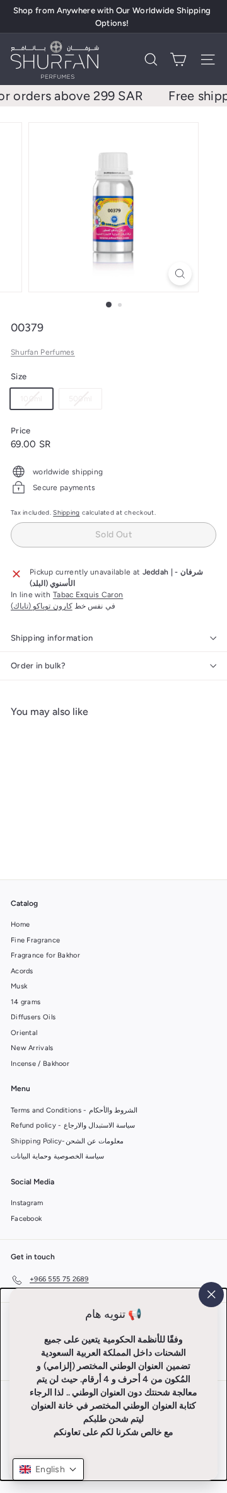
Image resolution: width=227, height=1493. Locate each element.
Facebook (26, 1219)
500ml (85, 401)
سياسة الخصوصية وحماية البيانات (57, 1156)
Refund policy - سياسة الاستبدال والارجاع (73, 1125)
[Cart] (178, 59)
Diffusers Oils (33, 1017)
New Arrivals (32, 1048)
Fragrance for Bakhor (45, 955)
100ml (36, 401)
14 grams (25, 1002)
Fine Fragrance (35, 940)
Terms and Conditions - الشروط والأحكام (74, 1110)
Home (20, 924)
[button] (48, 1469)
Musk (19, 986)
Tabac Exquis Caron (88, 594)
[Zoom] (180, 273)
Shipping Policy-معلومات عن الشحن (67, 1141)
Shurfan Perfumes (43, 352)
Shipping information (52, 638)
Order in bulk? (38, 665)
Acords (22, 971)
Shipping (66, 512)
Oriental (24, 1033)
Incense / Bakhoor (40, 1064)
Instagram (27, 1203)
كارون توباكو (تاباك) (42, 606)
